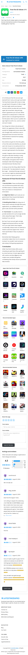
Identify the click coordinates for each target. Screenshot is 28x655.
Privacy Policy (4, 612)
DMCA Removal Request (7, 617)
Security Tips (4, 637)
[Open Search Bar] (26, 2)
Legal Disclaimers (5, 642)
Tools (10, 6)
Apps (6, 6)
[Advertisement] (14, 41)
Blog (2, 627)
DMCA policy (4, 614)
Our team (3, 630)
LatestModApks (15, 648)
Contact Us (4, 609)
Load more (7, 588)
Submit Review (8, 445)
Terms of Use (4, 639)
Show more (8, 515)
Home (2, 6)
